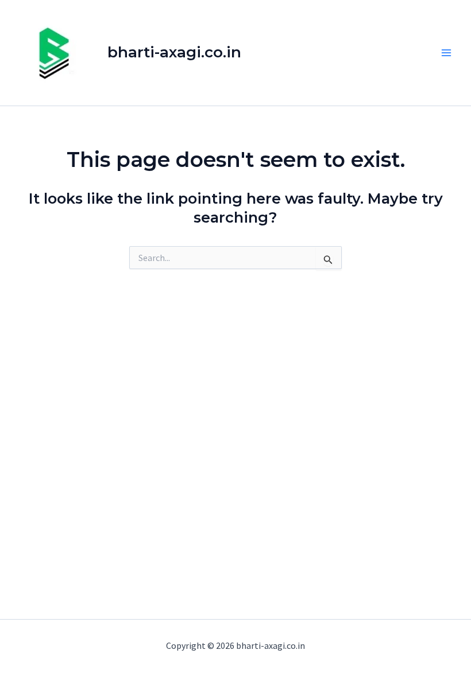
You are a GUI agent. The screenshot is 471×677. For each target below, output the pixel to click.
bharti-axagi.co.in (174, 52)
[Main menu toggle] (447, 53)
